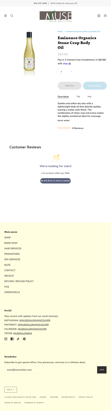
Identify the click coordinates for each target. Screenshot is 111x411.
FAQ (6, 286)
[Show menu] (6, 16)
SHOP (7, 237)
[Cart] (105, 15)
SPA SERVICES (12, 259)
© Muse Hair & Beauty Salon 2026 (20, 397)
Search (43, 397)
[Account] (98, 15)
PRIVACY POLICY (86, 397)
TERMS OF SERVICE (12, 403)
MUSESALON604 (22, 333)
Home (60, 31)
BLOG (7, 265)
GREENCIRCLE (12, 292)
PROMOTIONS (12, 254)
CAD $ (9, 390)
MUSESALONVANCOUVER (32, 329)
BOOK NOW (10, 243)
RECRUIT (9, 275)
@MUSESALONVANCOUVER (34, 320)
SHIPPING (54, 397)
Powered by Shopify (34, 403)
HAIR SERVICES (12, 248)
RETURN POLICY (68, 397)
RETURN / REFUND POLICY (19, 281)
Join (102, 370)
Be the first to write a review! (55, 180)
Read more (64, 120)
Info (89, 96)
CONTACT (9, 270)
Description (63, 96)
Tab (78, 96)
